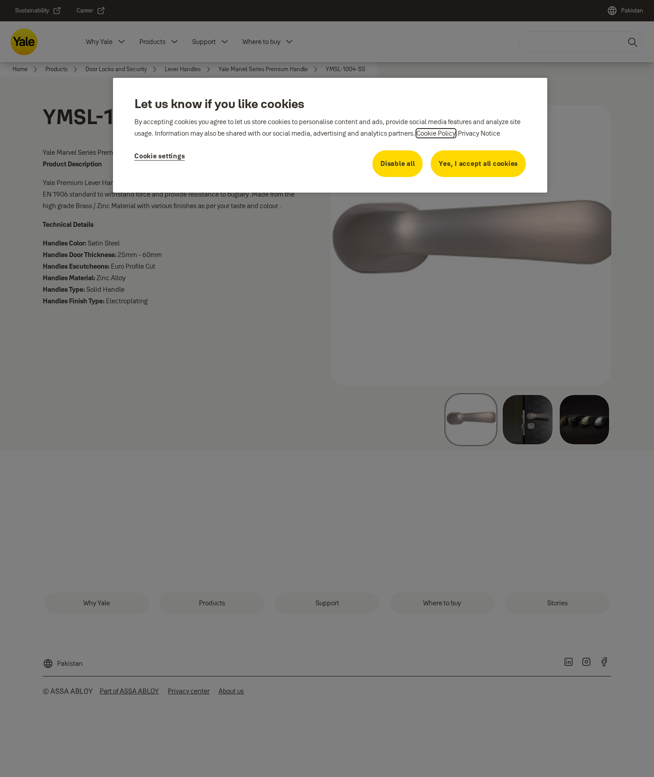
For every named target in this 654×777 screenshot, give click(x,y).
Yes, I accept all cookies (478, 163)
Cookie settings (159, 156)
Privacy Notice (479, 133)
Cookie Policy (436, 133)
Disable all (397, 163)
